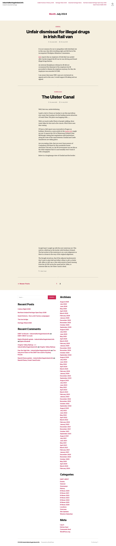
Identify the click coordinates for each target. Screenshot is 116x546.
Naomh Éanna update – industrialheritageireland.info (35, 358)
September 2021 (65, 434)
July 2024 (63, 359)
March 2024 (64, 369)
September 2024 (65, 355)
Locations (63, 507)
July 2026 (63, 304)
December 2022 (65, 399)
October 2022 (64, 403)
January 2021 (64, 452)
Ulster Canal (43, 271)
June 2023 (63, 385)
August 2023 (64, 380)
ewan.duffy (54, 42)
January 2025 (64, 346)
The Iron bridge (23, 319)
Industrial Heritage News (75, 2)
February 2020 (65, 468)
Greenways (64, 486)
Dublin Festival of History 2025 (46, 2)
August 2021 (64, 436)
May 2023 (63, 387)
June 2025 (63, 334)
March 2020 (64, 466)
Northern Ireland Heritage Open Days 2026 (94, 2)
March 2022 (64, 420)
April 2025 (63, 339)
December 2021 (65, 427)
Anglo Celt (68, 131)
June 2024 (63, 362)
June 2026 (63, 306)
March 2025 (64, 341)
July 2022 (63, 410)
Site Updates (64, 511)
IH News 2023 (64, 498)
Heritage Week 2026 (61, 2)
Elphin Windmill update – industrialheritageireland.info (36, 339)
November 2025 (65, 322)
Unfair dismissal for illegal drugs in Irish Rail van (58, 34)
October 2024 (64, 353)
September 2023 (65, 378)
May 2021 (63, 443)
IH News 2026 (64, 505)
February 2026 (65, 316)
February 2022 (65, 422)
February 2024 (65, 371)
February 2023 (65, 394)
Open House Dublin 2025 (99, 4)
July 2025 (63, 332)
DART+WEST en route (25, 336)
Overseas (63, 509)
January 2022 (64, 424)
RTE (40, 57)
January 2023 (64, 396)
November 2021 (65, 429)
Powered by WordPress (47, 542)
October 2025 (64, 325)
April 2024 (63, 366)
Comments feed (65, 529)
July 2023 (63, 383)
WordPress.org (65, 532)
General (58, 26)
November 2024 (65, 350)
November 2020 (65, 457)
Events (62, 481)
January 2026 (64, 318)
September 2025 (65, 327)
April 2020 (63, 464)
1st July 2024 (64, 102)
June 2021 (63, 440)
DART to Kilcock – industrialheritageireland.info (34, 334)
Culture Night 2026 (24, 309)
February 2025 (65, 343)
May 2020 (63, 461)
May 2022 (63, 415)
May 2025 (63, 336)
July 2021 (63, 438)
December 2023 (65, 376)
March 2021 (64, 447)
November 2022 (65, 401)
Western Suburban (66, 514)
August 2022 (64, 408)
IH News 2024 (58, 91)
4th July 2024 (64, 42)
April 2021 (63, 445)
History (62, 488)
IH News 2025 (64, 502)
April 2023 (63, 390)
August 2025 (64, 329)
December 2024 (65, 348)
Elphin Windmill (25, 341)
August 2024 (64, 357)
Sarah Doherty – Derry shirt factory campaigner (34, 316)
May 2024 (63, 364)
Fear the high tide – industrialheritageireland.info (34, 350)
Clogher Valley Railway (47, 347)
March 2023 (64, 392)
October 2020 (64, 459)
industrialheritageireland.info (13, 2)
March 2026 (64, 313)
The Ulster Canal (58, 96)
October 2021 (64, 431)
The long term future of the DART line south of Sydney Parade (37, 353)
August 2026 (64, 302)
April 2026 (63, 311)
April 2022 (63, 417)
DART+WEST (64, 479)
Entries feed (64, 527)
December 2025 (65, 320)
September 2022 (65, 406)
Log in (62, 525)
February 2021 (65, 450)
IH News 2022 (64, 495)
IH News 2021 (64, 493)
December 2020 (65, 454)
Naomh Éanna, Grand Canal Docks (29, 360)
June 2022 (63, 413)
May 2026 (63, 309)
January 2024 (64, 373)
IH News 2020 (64, 491)
